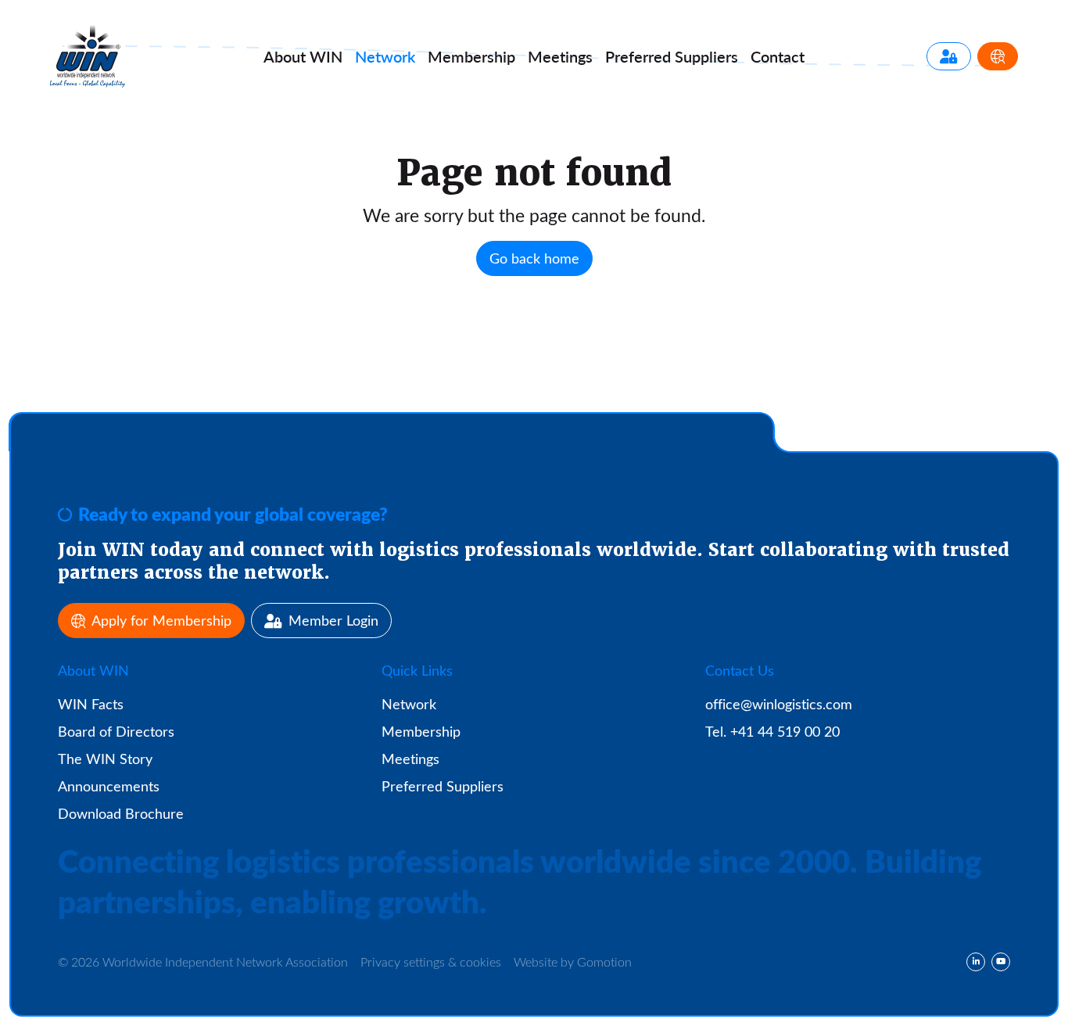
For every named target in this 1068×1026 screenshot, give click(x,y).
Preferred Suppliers (443, 786)
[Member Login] (948, 56)
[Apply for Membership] (997, 56)
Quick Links (417, 670)
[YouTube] (1000, 961)
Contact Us (739, 670)
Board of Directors (116, 731)
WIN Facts (91, 703)
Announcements (108, 786)
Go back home (534, 258)
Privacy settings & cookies (430, 961)
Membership (471, 56)
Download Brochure (121, 813)
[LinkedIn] (975, 961)
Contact (778, 56)
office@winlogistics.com (778, 703)
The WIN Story (105, 758)
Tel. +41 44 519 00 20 (772, 731)
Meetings (560, 56)
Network (385, 56)
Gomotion (604, 961)
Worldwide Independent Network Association (87, 56)
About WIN (93, 670)
